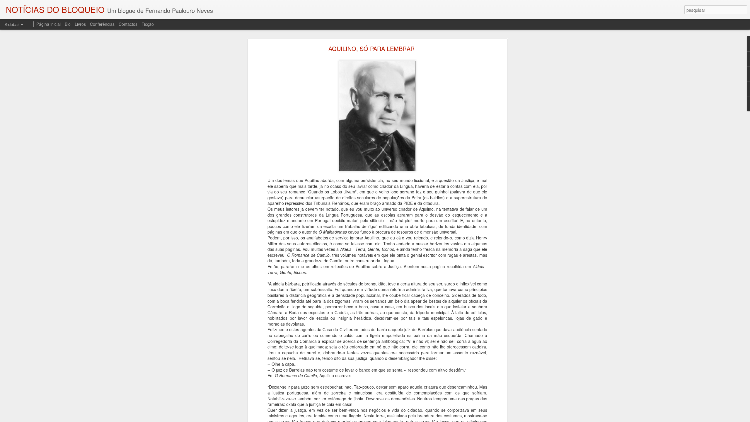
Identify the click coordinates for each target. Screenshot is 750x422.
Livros (80, 24)
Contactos (128, 24)
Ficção (148, 24)
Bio (68, 24)
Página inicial (48, 24)
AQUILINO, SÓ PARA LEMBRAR (371, 48)
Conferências (102, 24)
